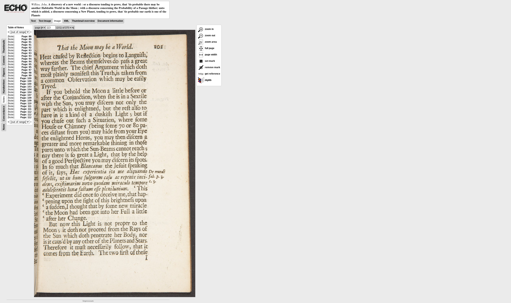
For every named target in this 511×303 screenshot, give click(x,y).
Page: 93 (27, 50)
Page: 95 (27, 64)
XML (66, 21)
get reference (212, 73)
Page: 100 (26, 78)
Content (3, 60)
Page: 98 (27, 72)
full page (209, 48)
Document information (110, 21)
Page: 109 (26, 97)
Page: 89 (27, 39)
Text (33, 21)
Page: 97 (27, 70)
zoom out (209, 35)
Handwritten (3, 86)
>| (73, 27)
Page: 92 (27, 47)
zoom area (210, 41)
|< (42, 27)
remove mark (212, 67)
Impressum (88, 301)
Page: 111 (26, 106)
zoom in (209, 29)
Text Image (45, 21)
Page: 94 (27, 58)
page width (210, 54)
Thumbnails (3, 46)
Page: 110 (26, 103)
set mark (209, 61)
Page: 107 (26, 95)
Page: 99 (27, 75)
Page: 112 (26, 111)
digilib (207, 80)
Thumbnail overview (83, 21)
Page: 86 (27, 36)
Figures (3, 72)
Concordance (3, 113)
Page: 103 (26, 86)
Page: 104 (26, 89)
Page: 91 (27, 42)
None (3, 127)
